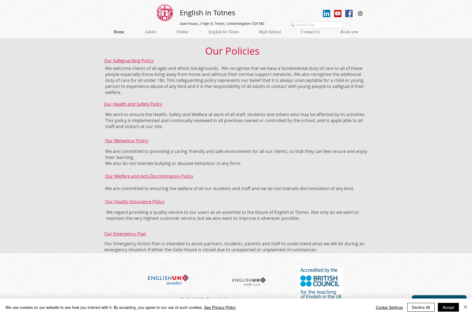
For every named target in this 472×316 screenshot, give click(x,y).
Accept (448, 307)
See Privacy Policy (220, 307)
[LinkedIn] (326, 13)
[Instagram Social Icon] (360, 13)
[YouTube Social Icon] (337, 13)
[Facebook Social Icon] (349, 13)
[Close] (465, 307)
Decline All (421, 307)
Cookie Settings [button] (389, 307)
